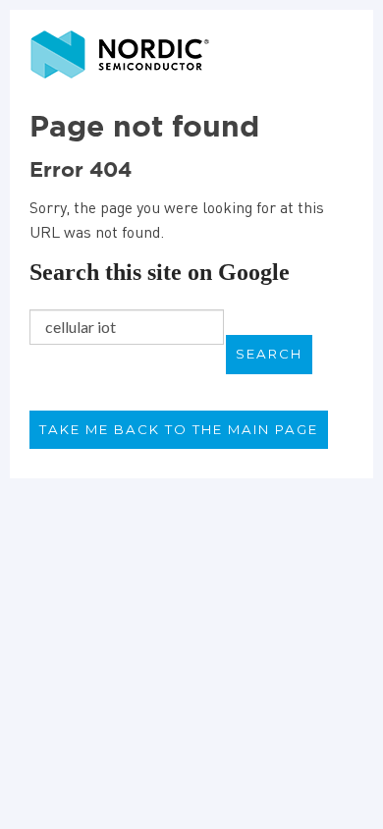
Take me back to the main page (178, 429)
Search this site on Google (159, 272)
